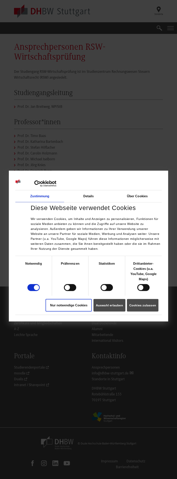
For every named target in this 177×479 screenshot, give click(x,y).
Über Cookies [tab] (137, 196)
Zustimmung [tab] (39, 196)
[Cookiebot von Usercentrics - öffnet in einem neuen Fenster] (37, 183)
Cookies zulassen (142, 305)
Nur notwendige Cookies (68, 305)
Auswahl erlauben (109, 305)
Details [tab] (88, 196)
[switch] (70, 287)
